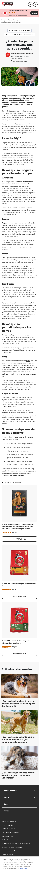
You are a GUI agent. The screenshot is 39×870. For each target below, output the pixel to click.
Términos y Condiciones (9, 821)
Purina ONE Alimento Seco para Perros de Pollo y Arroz (19, 585)
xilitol (31, 305)
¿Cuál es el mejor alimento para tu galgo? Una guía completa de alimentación (18, 775)
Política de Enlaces (7, 840)
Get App (34, 13)
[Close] (36, 859)
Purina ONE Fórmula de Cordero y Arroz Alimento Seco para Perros (16, 642)
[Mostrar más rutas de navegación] (15, 20)
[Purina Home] (14, 4)
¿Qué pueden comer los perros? (11, 22)
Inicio (3, 20)
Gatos (6, 804)
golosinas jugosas (18, 102)
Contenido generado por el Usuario (12, 847)
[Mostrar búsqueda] (30, 4)
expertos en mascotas (10, 473)
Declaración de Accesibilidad (10, 832)
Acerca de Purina (11, 791)
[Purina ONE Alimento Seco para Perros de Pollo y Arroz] (19, 563)
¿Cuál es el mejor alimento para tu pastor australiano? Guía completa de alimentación (18, 703)
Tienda (6, 811)
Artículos (10, 20)
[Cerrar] (1, 13)
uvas (28, 361)
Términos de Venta (7, 836)
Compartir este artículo (20, 61)
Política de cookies (7, 854)
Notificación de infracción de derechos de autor (16, 843)
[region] (19, 863)
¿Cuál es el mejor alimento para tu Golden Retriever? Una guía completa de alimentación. (18, 739)
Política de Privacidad (8, 829)
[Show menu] (35, 4)
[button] (19, 539)
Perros (6, 797)
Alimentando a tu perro (19, 30)
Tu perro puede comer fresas (12, 223)
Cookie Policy (24, 868)
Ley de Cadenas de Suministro (11, 851)
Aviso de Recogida (7, 825)
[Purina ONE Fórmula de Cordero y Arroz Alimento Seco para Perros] (19, 620)
